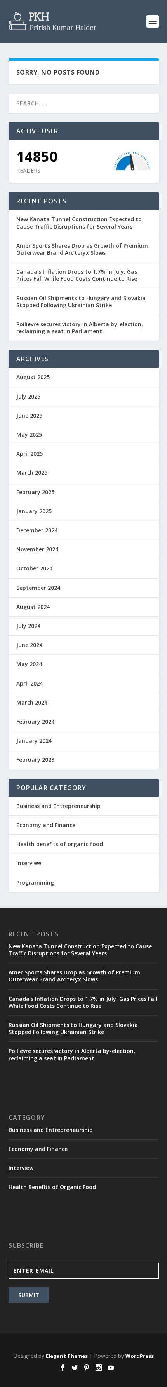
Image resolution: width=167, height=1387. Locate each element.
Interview (28, 863)
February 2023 (35, 759)
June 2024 (29, 645)
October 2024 (34, 568)
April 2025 (29, 453)
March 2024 (31, 702)
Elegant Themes (67, 1355)
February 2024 (35, 721)
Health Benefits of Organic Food (52, 1187)
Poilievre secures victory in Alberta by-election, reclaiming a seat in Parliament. (79, 327)
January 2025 (34, 511)
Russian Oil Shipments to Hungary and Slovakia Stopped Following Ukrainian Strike (81, 301)
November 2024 (37, 549)
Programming (35, 882)
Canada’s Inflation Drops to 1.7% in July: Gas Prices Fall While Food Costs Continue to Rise (76, 275)
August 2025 (33, 377)
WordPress (139, 1355)
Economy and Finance (45, 825)
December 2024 (36, 530)
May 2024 (29, 664)
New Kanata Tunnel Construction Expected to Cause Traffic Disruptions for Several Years (79, 222)
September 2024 (38, 587)
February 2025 (35, 492)
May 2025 (29, 434)
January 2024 (34, 740)
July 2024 (28, 626)
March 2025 (31, 472)
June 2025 (29, 415)
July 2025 (28, 396)
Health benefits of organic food (59, 844)
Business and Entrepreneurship (58, 806)
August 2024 (33, 606)
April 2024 (29, 683)
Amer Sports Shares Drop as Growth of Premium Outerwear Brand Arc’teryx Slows (82, 249)
